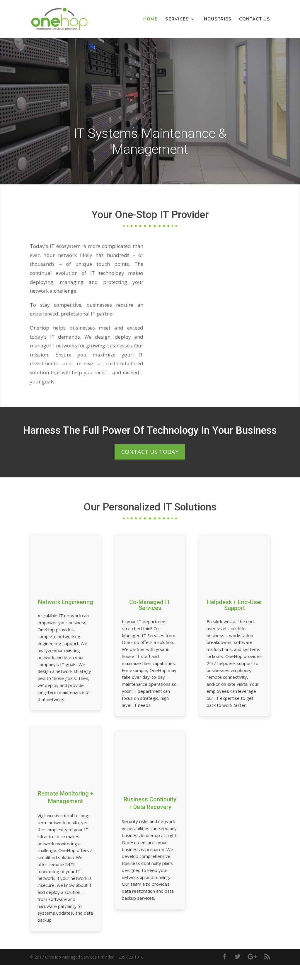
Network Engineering (65, 602)
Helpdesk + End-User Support (234, 605)
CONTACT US (254, 19)
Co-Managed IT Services (150, 605)
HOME (150, 19)
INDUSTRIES (216, 19)
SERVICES (177, 19)
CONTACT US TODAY (149, 452)
